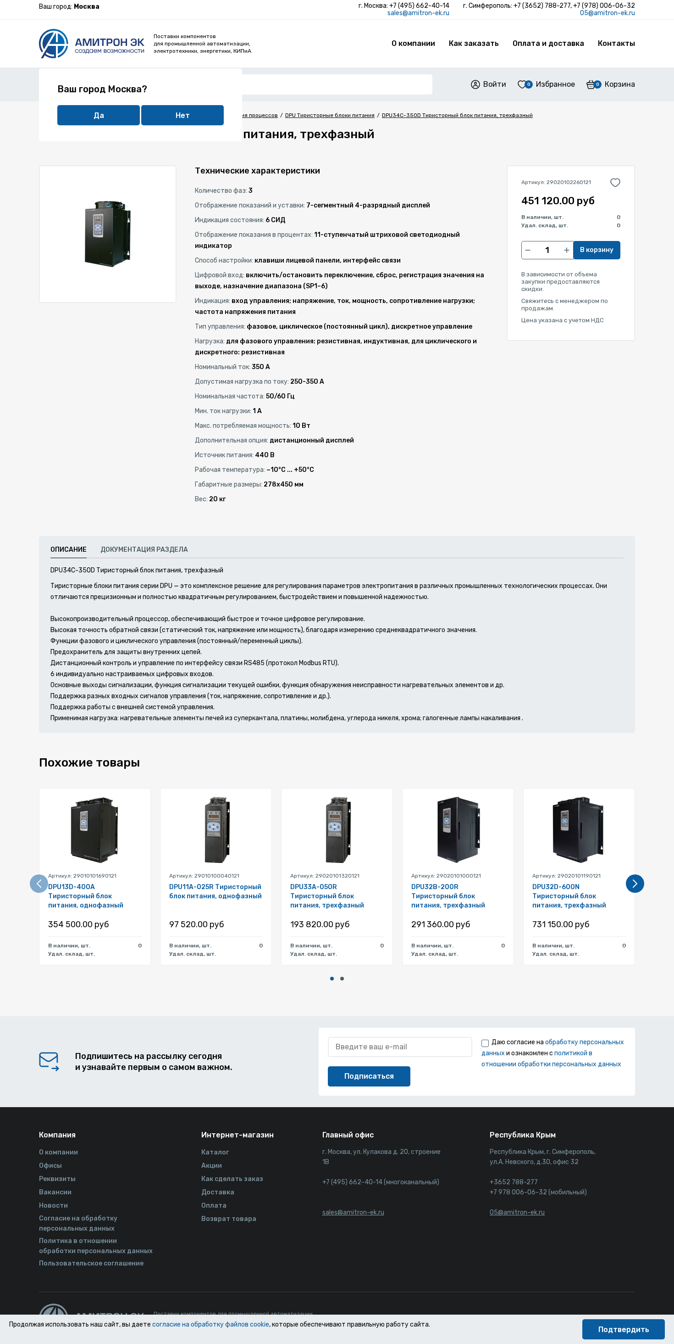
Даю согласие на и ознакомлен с (552, 1053)
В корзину (596, 250)
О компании (413, 43)
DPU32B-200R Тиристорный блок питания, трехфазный (448, 896)
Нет (183, 115)
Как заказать (474, 43)
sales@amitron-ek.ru (418, 13)
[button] (332, 978)
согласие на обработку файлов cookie (210, 1324)
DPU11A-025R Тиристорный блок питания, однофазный (215, 891)
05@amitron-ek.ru (607, 13)
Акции (211, 1166)
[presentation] (39, 883)
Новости (53, 1206)
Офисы (50, 1166)
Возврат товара (228, 1219)
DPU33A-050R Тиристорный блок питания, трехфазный (327, 896)
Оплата (214, 1206)
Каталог (215, 1152)
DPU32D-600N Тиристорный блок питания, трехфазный (569, 896)
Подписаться (369, 1076)
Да (99, 115)
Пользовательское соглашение (91, 1263)
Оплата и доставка (548, 43)
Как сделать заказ (232, 1179)
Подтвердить (623, 1329)
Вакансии (55, 1192)
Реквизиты (57, 1179)
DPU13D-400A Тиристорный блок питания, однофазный (85, 896)
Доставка (217, 1192)
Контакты (616, 43)
